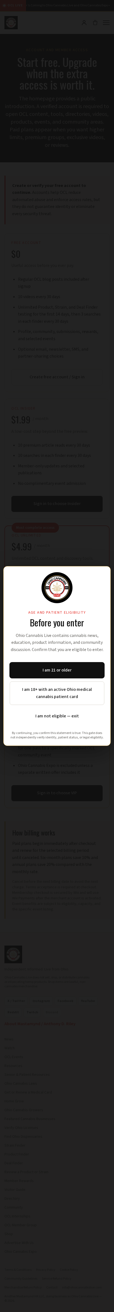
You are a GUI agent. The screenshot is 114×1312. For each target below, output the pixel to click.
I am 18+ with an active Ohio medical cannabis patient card (57, 693)
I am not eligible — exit (57, 716)
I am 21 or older (57, 670)
